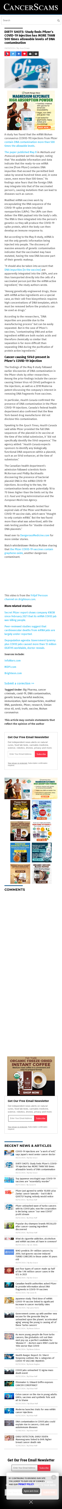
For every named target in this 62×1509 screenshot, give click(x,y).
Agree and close (31, 1491)
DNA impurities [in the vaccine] (22, 269)
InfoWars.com (12, 660)
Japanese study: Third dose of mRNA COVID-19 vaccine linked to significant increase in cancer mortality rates (35, 1301)
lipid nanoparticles (33, 701)
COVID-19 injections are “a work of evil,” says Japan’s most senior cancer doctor (36, 1153)
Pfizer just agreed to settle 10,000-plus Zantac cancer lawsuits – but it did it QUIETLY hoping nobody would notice (36, 1193)
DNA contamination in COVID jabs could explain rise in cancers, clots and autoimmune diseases (35, 1424)
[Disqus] (31, 933)
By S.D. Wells (33, 1245)
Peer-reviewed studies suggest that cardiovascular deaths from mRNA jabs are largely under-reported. (29, 630)
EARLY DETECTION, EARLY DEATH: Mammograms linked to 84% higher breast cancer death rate (34, 1439)
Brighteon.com (13, 673)
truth (25, 708)
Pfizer (27, 704)
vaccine (33, 708)
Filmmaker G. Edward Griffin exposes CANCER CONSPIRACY (34, 1383)
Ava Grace (24, 48)
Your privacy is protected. (18, 763)
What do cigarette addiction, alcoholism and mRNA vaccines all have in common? (36, 1240)
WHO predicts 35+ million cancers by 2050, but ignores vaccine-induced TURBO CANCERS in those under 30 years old (36, 1255)
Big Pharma (30, 689)
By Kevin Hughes (33, 1364)
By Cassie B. (31, 1185)
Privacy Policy (26, 1484)
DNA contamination (39, 693)
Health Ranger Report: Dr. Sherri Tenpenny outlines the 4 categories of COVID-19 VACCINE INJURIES (35, 1358)
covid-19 (21, 693)
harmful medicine (33, 697)
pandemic (16, 704)
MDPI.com (10, 666)
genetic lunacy (12, 697)
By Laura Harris (33, 1308)
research (37, 704)
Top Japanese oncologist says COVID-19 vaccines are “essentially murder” (36, 1180)
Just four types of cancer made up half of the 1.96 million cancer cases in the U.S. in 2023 (35, 1271)
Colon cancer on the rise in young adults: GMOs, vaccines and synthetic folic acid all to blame (36, 1397)
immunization (12, 701)
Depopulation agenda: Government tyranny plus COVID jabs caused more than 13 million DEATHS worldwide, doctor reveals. (30, 644)
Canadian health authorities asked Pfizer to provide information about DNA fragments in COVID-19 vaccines (36, 1286)
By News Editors (33, 1329)
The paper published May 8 (20, 152)
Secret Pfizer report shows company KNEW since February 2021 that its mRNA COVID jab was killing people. (30, 616)
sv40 (17, 708)
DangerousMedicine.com (34, 535)
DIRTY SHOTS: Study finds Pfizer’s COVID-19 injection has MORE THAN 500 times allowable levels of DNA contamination (36, 1166)
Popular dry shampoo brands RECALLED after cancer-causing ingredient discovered (36, 1226)
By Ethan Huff (32, 1200)
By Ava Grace (32, 1158)
